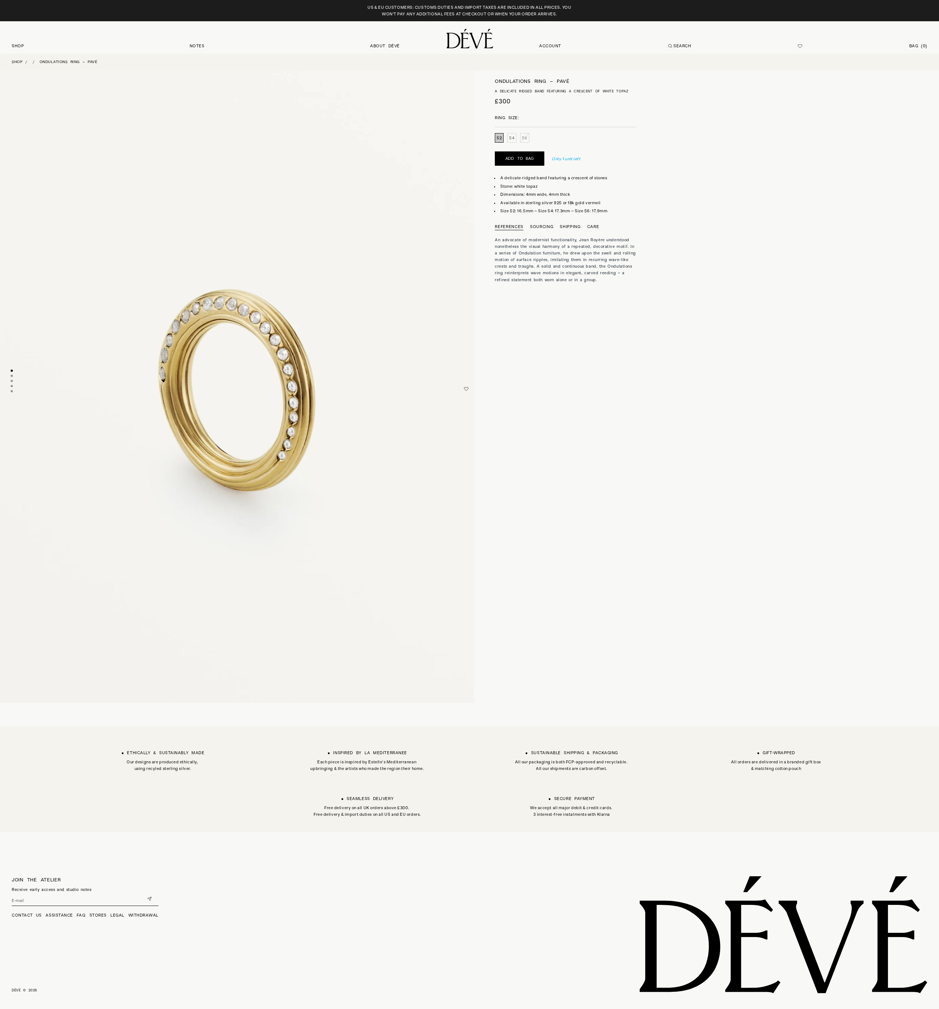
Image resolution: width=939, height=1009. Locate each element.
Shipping (570, 226)
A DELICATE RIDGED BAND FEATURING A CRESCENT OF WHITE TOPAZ (561, 91)
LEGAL (117, 915)
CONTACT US (27, 915)
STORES (98, 915)
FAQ (81, 915)
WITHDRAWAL (143, 915)
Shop (17, 62)
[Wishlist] (800, 46)
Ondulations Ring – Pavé (69, 62)
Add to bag (519, 158)
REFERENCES (509, 226)
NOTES (197, 46)
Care (593, 226)
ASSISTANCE (59, 915)
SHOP (18, 46)
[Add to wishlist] (466, 389)
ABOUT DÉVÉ (385, 46)
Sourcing (541, 226)
